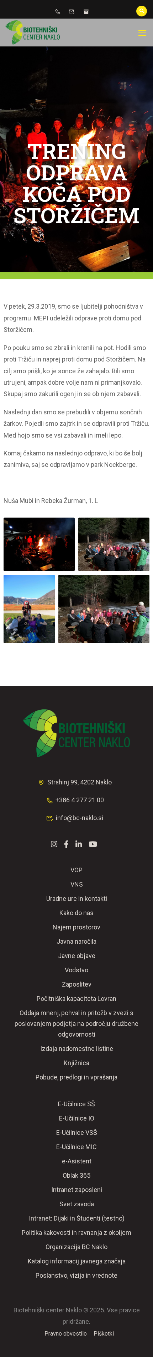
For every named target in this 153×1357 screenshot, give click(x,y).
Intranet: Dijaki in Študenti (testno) (77, 1218)
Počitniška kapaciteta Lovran (76, 998)
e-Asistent (76, 1161)
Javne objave (76, 955)
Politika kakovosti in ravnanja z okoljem (76, 1232)
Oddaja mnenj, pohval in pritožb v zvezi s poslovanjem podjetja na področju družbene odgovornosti (76, 1023)
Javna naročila (76, 941)
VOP (76, 870)
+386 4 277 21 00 (80, 800)
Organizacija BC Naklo (76, 1247)
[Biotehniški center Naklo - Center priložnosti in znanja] (32, 32)
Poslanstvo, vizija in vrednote (76, 1275)
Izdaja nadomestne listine (76, 1048)
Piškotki (104, 1333)
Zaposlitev (76, 984)
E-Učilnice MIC (76, 1147)
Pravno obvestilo (65, 1333)
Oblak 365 (76, 1175)
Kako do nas (76, 913)
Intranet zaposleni (76, 1189)
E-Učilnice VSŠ (76, 1132)
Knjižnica (76, 1063)
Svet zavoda (76, 1204)
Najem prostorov (76, 927)
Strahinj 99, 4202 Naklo (79, 782)
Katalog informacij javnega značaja (77, 1261)
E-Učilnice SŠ (76, 1104)
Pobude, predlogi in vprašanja (76, 1077)
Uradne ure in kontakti (76, 898)
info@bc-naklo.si (79, 818)
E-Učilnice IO (76, 1118)
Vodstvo (76, 970)
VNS (76, 884)
